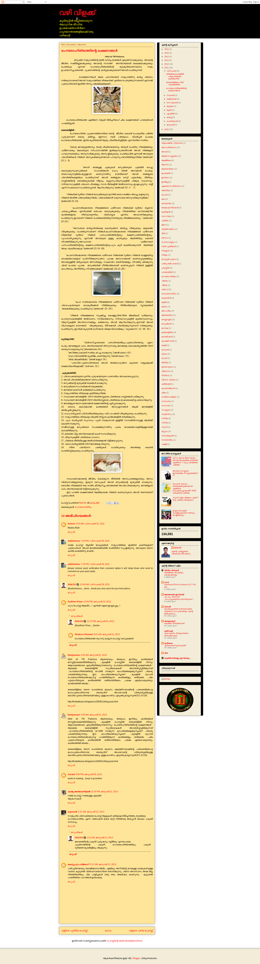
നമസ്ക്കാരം (165, 250)
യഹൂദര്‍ (165, 350)
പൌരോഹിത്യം (83, 507)
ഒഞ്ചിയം (165, 190)
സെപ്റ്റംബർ (172, 102)
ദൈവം (164, 238)
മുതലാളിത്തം (167, 332)
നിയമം (164, 255)
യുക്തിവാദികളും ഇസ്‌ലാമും (177, 658)
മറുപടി (71, 532)
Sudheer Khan (75, 601)
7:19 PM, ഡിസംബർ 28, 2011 (95, 564)
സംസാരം (165, 405)
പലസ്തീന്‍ (165, 268)
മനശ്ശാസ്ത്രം (166, 319)
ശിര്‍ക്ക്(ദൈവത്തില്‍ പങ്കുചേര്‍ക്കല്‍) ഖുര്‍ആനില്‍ (175, 76)
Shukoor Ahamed (84, 634)
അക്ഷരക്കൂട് (169, 621)
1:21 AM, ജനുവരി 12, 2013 (91, 812)
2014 (166, 56)
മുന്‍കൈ (168, 643)
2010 (166, 129)
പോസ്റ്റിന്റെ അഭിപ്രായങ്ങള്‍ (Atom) (124, 941)
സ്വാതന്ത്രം (167, 440)
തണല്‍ (167, 607)
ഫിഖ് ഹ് (164, 289)
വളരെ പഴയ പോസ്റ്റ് (141, 930)
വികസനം (165, 371)
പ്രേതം (164, 281)
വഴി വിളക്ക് (77, 12)
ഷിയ (163, 393)
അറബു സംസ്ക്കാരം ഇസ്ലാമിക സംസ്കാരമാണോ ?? (185, 473)
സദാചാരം (166, 401)
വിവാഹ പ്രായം (168, 380)
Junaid (71, 774)
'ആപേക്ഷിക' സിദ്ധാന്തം (172, 143)
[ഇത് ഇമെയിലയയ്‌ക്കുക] (107, 503)
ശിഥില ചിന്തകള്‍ (171, 570)
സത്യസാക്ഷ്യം (168, 397)
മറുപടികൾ (76, 616)
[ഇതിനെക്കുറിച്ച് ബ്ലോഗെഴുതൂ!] (110, 503)
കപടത (164, 195)
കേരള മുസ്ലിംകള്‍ (169, 207)
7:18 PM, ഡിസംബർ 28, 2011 (95, 541)
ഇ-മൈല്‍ (165, 173)
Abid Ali (72, 584)
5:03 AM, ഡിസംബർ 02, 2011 (90, 524)
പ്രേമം (164, 285)
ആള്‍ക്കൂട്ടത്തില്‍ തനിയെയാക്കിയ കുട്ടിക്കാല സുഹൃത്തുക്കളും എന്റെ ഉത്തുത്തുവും (178, 611)
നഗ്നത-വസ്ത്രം (167, 242)
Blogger (136, 958)
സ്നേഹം (164, 431)
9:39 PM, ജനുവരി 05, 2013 (89, 774)
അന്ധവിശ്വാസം (169, 147)
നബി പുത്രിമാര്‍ (168, 246)
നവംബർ (171, 95)
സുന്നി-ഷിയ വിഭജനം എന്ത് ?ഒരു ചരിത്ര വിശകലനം (186, 499)
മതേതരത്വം (167, 315)
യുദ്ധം (164, 354)
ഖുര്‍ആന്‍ (165, 212)
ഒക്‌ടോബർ (172, 99)
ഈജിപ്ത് (164, 182)
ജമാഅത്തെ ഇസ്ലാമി (174, 594)
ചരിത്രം (165, 220)
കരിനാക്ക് (168, 631)
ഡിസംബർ (172, 71)
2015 (166, 53)
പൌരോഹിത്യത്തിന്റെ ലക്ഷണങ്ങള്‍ (176, 89)
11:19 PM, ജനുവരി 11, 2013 (104, 791)
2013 (166, 60)
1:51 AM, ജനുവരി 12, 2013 (100, 837)
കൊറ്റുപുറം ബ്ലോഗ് (78, 864)
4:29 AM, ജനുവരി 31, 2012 (94, 715)
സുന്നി (164, 427)
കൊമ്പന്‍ (72, 812)
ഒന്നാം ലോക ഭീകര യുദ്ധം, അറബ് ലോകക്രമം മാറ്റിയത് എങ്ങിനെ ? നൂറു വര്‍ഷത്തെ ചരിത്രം (185, 461)
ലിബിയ (164, 362)
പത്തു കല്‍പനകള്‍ (169, 263)
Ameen (71, 524)
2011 (166, 68)
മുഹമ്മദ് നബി (167, 341)
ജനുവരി (171, 125)
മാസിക (164, 328)
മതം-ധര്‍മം (166, 311)
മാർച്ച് (169, 117)
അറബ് (164, 152)
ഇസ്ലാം (165, 177)
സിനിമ (164, 418)
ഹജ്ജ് (164, 444)
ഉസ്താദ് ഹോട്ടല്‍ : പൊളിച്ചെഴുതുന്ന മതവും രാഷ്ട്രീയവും (184, 513)
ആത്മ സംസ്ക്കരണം (169, 156)
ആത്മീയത (166, 160)
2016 (166, 49)
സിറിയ (164, 423)
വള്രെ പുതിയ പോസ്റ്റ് (74, 930)
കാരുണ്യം (166, 203)
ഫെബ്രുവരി (172, 121)
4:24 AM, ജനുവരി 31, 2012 (94, 655)
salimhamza (74, 541)
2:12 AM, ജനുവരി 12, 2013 (103, 864)
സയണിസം (166, 414)
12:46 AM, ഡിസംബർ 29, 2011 (95, 584)
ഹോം (108, 930)
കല (163, 199)
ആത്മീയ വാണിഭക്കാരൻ (174, 623)
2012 (166, 64)
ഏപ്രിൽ (171, 114)
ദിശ (166, 653)
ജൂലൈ (170, 106)
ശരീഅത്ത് (166, 384)
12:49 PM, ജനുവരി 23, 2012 (97, 601)
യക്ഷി (164, 345)
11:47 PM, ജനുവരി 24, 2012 (100, 621)
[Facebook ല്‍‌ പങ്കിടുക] (115, 503)
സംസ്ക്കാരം (165, 410)
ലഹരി (164, 358)
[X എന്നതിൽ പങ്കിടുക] (112, 503)
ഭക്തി (164, 302)
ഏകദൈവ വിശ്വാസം (171, 186)
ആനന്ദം (165, 164)
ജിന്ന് (163, 225)
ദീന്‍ (163, 233)
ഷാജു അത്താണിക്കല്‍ (79, 791)
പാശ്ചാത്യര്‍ (167, 272)
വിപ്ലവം (165, 375)
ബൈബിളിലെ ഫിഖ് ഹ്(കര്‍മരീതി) (174, 83)
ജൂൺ (169, 110)
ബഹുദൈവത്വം (168, 294)
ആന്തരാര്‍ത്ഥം (167, 169)
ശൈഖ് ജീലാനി (168, 388)
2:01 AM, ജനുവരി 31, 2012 (107, 634)
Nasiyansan (74, 655)
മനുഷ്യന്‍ (166, 324)
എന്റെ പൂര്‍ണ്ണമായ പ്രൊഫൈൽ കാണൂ (180, 552)
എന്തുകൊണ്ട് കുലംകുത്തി (175, 645)
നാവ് (166, 582)
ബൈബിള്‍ (166, 298)
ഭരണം (164, 307)
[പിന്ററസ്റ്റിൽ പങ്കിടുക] (117, 503)
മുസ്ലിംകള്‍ (166, 337)
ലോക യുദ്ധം (167, 367)
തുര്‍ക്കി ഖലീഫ (167, 229)
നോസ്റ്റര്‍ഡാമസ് (168, 259)
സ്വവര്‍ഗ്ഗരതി (167, 436)
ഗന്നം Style (166, 216)
